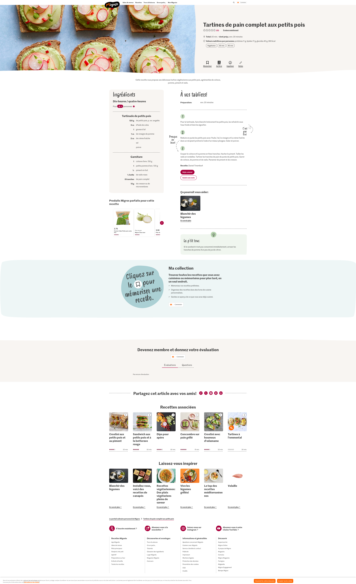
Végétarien (211, 45)
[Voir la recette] (118, 431)
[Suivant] (162, 223)
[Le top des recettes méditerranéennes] (213, 488)
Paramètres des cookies (191, 564)
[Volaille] (237, 488)
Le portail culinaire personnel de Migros (124, 519)
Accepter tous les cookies (285, 581)
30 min (221, 45)
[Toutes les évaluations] (209, 30)
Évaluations (170, 364)
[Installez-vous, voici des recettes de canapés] (142, 488)
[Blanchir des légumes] (118, 488)
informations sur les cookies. (31, 582)
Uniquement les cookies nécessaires (265, 581)
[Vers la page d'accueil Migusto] (112, 3)
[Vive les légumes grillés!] (189, 488)
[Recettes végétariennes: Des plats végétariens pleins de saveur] (166, 488)
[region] (178, 581)
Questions (187, 364)
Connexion (243, 2)
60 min (230, 45)
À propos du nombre (133, 106)
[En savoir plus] (190, 217)
